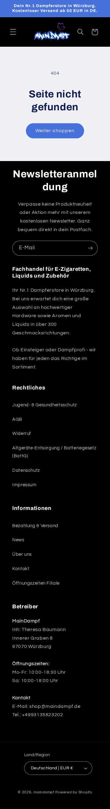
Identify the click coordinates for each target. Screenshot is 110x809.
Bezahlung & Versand (35, 525)
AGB (17, 419)
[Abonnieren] (90, 248)
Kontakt (20, 568)
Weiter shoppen (55, 130)
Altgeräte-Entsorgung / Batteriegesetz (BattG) (54, 452)
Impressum (24, 485)
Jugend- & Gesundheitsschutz (44, 405)
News (18, 540)
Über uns (22, 554)
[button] (13, 32)
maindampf (44, 792)
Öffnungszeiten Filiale (36, 583)
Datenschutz (26, 470)
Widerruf (21, 433)
